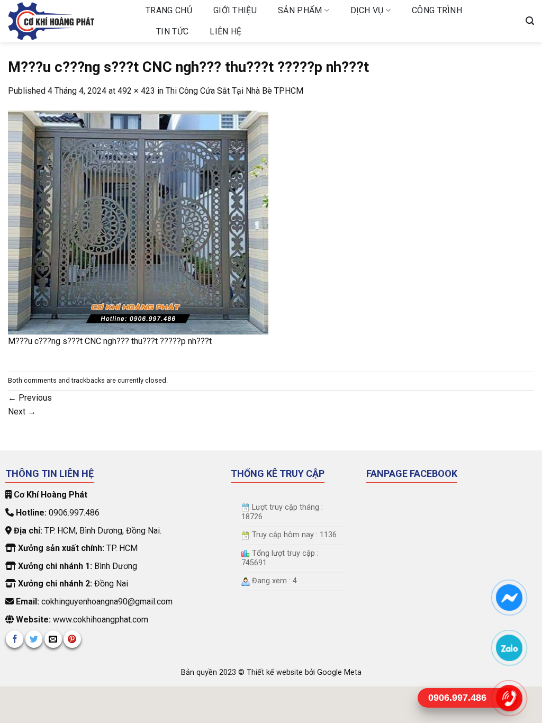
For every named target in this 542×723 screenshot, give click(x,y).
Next (22, 411)
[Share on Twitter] (34, 639)
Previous (30, 398)
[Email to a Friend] (53, 639)
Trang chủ (169, 10)
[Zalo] (509, 647)
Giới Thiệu (235, 10)
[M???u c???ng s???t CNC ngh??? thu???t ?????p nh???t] (138, 221)
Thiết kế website (276, 672)
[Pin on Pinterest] (72, 639)
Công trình (437, 10)
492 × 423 (136, 91)
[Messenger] (509, 597)
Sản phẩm (300, 10)
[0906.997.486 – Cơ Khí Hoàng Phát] (69, 21)
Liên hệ (225, 31)
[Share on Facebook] (14, 639)
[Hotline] (509, 697)
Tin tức (172, 31)
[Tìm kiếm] (530, 21)
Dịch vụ (366, 10)
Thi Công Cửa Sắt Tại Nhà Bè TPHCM (234, 91)
